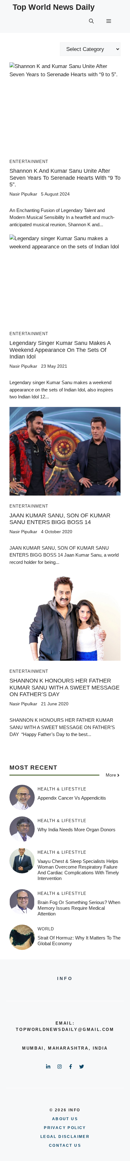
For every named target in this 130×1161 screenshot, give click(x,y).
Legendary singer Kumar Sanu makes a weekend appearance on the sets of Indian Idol (59, 350)
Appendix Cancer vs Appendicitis (72, 798)
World (46, 929)
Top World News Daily (54, 7)
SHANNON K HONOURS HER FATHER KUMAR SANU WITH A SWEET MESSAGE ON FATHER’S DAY (64, 687)
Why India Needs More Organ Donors (76, 829)
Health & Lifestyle (62, 789)
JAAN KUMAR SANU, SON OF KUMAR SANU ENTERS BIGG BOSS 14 (59, 519)
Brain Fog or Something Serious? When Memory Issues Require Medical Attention (79, 908)
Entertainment (28, 161)
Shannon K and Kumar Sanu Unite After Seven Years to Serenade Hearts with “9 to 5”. (65, 178)
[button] (91, 21)
